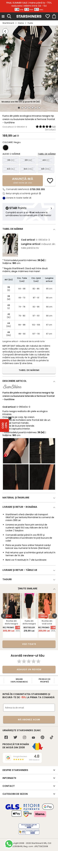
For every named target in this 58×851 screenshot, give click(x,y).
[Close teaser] (9, 418)
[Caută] (9, 15)
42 (11, 168)
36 (10, 160)
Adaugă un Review (29, 669)
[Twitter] (15, 737)
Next (55, 69)
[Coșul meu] (54, 16)
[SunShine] (12, 389)
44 (28, 168)
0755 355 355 (37, 189)
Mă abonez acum (29, 719)
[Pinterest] (42, 737)
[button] (4, 425)
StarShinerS (8, 23)
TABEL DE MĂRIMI (29, 370)
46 (46, 168)
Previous (3, 616)
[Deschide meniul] (3, 16)
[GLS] (14, 809)
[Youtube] (33, 738)
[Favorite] (47, 16)
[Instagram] (24, 737)
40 (45, 160)
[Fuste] (5, 31)
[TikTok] (51, 737)
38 (28, 160)
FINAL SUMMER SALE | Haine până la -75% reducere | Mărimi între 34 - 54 (29, 4)
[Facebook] (6, 737)
